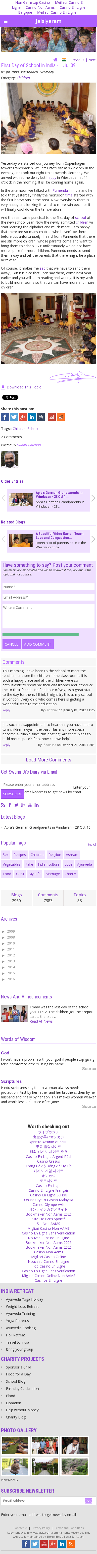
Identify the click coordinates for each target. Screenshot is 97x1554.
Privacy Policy (41, 1528)
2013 (11, 961)
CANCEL (11, 644)
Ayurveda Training (20, 1313)
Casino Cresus (48, 1161)
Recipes (19, 854)
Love (68, 864)
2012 (11, 955)
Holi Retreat (15, 1335)
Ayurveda (84, 864)
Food (7, 873)
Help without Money (22, 1410)
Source (89, 1068)
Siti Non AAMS (48, 1223)
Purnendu (60, 190)
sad (43, 268)
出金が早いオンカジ (48, 1136)
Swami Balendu (29, 445)
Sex (5, 854)
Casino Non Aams (40, 7)
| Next (90, 59)
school (80, 217)
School (33, 428)
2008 (11, 937)
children (82, 222)
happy (51, 177)
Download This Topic (24, 387)
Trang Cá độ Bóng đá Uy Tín (49, 1166)
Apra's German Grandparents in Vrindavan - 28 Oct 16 (47, 827)
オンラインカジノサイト (48, 1209)
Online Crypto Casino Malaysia (48, 1199)
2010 (11, 943)
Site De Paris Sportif (48, 1219)
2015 (11, 973)
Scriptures (11, 1081)
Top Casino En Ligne (48, 1266)
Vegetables (11, 864)
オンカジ (48, 1175)
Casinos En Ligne (48, 1280)
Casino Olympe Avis (48, 1204)
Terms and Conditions (69, 1528)
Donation (13, 1403)
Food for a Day (18, 1374)
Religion (54, 854)
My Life (35, 873)
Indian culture (48, 864)
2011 (11, 949)
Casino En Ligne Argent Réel (48, 1156)
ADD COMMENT (37, 644)
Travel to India (17, 1342)
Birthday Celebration (22, 1388)
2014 (11, 967)
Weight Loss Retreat (22, 1306)
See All (92, 845)
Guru (20, 873)
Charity (70, 873)
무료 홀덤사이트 (48, 1146)
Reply (6, 710)
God (5, 1053)
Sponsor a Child (18, 1367)
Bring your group (19, 1349)
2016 (11, 979)
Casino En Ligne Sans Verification (48, 1233)
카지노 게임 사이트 (48, 1170)
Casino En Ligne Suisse (48, 1195)
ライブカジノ (48, 1132)
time (69, 195)
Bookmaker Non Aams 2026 (49, 1214)
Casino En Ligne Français (49, 1190)
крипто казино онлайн (48, 1141)
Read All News (41, 1021)
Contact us (20, 1528)
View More (8, 1480)
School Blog (15, 1381)
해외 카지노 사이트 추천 (48, 1151)
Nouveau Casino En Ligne (48, 1237)
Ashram (72, 854)
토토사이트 (48, 1180)
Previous (77, 59)
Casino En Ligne (48, 1185)
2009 (11, 931)
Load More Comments (48, 760)
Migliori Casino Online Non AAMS (48, 1275)
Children (23, 77)
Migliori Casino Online (48, 1256)
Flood (10, 1395)
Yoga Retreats (17, 1320)
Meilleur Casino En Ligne (56, 12)
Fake (29, 864)
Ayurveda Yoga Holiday (24, 1299)
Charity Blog (16, 1417)
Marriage (53, 873)
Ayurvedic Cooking (21, 1327)
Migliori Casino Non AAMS (48, 1228)
